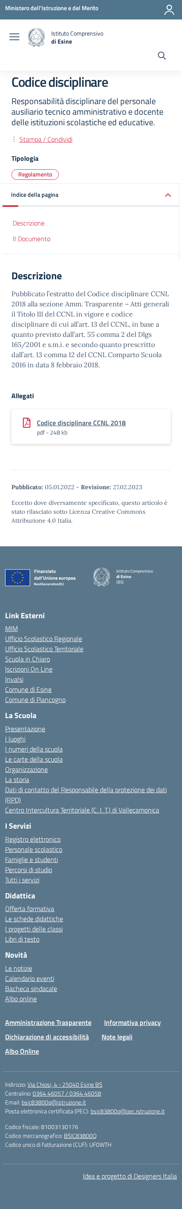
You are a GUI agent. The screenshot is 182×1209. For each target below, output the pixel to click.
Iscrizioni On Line (28, 669)
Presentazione (25, 729)
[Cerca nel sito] (161, 56)
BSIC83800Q (80, 1135)
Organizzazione (26, 769)
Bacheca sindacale (31, 988)
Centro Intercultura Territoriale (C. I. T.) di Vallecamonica (82, 810)
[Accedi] (169, 9)
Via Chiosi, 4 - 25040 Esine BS (65, 1084)
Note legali (117, 1037)
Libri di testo (22, 939)
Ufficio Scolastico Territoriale (44, 649)
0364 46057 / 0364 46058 (67, 1093)
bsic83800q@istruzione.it (54, 1102)
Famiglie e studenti (31, 859)
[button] (91, 195)
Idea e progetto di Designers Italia (130, 1176)
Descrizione (28, 223)
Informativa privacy (132, 1022)
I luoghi (15, 739)
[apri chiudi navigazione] (14, 38)
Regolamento (35, 174)
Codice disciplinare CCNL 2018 (81, 423)
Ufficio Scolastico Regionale (43, 638)
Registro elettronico (33, 839)
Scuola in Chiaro (27, 659)
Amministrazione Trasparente (48, 1022)
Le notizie (18, 968)
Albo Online (22, 1051)
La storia (17, 779)
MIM (11, 628)
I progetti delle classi (34, 929)
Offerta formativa (29, 908)
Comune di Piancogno (35, 699)
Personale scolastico (33, 849)
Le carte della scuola (34, 759)
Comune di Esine (28, 689)
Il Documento (31, 239)
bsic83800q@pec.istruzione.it (128, 1111)
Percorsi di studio (28, 870)
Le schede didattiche (34, 919)
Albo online (21, 999)
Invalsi (14, 679)
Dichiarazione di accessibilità (47, 1037)
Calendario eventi (29, 978)
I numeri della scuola (34, 749)
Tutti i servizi (22, 880)
